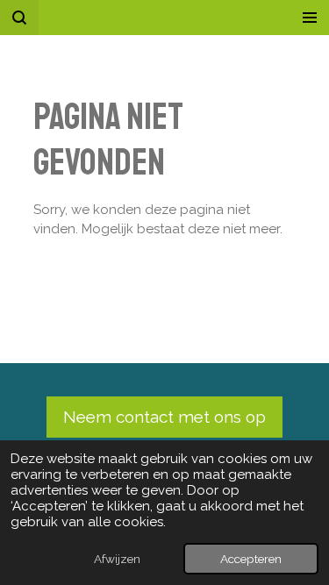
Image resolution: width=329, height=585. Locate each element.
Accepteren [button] (251, 559)
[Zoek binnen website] (19, 17)
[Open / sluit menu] (309, 17)
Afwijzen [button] (117, 559)
